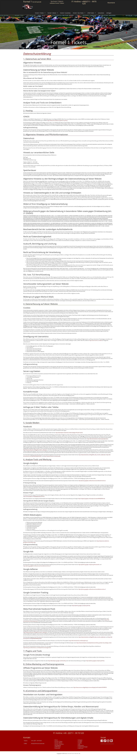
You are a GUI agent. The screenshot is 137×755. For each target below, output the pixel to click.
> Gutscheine (57, 748)
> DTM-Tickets (57, 746)
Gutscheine (101, 13)
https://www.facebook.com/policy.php (52, 456)
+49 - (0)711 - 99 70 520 (73, 733)
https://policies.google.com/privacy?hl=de (81, 605)
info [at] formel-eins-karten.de (37, 743)
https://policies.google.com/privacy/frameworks (88, 564)
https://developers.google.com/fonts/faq (57, 660)
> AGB (78, 744)
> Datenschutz (80, 745)
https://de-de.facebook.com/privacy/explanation (97, 438)
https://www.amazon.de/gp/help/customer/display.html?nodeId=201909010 (90, 687)
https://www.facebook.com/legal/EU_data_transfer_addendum (92, 454)
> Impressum (80, 748)
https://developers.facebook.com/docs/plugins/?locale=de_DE (69, 432)
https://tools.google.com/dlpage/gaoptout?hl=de (33, 496)
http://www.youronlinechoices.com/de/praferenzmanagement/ (37, 647)
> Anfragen (79, 740)
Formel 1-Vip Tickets (78, 13)
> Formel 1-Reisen (58, 742)
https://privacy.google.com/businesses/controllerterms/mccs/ (92, 480)
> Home (56, 740)
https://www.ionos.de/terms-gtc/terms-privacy (57, 120)
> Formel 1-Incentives (59, 744)
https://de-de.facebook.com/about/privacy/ (78, 640)
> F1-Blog (79, 742)
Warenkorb (111, 3)
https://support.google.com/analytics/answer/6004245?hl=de (91, 498)
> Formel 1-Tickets (58, 741)
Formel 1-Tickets (39, 13)
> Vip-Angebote (57, 745)
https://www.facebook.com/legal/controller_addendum (35, 450)
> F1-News (79, 741)
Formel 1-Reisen (52, 13)
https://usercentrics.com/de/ (95, 340)
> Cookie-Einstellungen (82, 746)
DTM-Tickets (91, 13)
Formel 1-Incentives (65, 13)
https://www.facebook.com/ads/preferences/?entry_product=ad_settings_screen (93, 642)
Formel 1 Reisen (68, 42)
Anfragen (108, 13)
